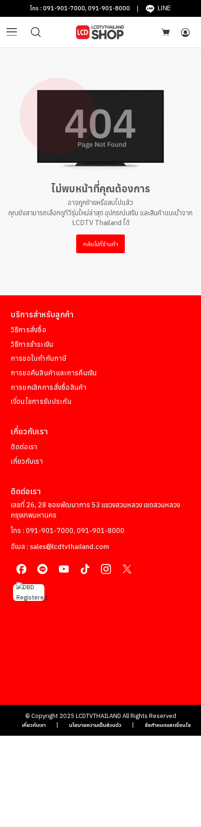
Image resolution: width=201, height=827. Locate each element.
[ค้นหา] (36, 32)
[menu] (12, 32)
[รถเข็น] (165, 32)
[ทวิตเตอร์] (126, 569)
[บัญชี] (185, 32)
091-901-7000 (64, 8)
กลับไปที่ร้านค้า (100, 244)
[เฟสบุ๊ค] (21, 569)
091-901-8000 (109, 8)
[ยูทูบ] (63, 569)
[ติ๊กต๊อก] (84, 569)
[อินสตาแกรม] (105, 569)
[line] (42, 569)
